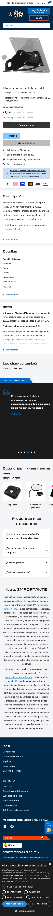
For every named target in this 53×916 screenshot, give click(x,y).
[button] (26, 911)
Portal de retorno (11, 800)
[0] (48, 3)
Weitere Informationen (24, 881)
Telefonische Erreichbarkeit (16, 810)
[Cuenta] (43, 3)
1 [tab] (19, 452)
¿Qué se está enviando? (18, 572)
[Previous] (4, 57)
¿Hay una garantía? (15, 562)
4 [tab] (27, 452)
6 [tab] (34, 452)
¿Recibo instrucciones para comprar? (20, 550)
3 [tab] (24, 452)
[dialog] (26, 888)
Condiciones (9, 751)
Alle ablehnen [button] (39, 904)
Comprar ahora (26, 125)
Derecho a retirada (12, 770)
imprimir (7, 761)
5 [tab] (30, 452)
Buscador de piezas (12, 795)
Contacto (7, 786)
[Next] (48, 57)
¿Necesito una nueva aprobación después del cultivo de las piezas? (23, 536)
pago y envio (9, 766)
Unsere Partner (10, 805)
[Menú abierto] (4, 14)
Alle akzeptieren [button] (14, 904)
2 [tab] (21, 452)
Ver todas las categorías (38, 469)
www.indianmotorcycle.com (18, 677)
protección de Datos (13, 756)
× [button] (50, 864)
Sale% (39, 18)
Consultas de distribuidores (16, 791)
